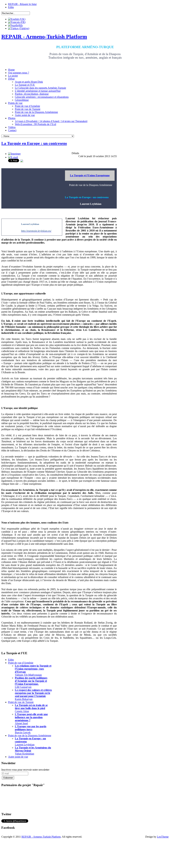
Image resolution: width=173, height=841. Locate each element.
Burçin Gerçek (30, 729)
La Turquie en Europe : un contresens (34, 143)
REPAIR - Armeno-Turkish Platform (41, 836)
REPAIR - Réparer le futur (22, 4)
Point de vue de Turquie (21, 702)
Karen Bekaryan (33, 695)
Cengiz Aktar (31, 708)
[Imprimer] (14, 153)
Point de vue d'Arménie (20, 662)
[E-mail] (13, 157)
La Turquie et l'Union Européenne (90, 175)
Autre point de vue (18, 756)
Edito (11, 7)
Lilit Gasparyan (31, 682)
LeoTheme (163, 836)
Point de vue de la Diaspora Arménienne (29, 735)
